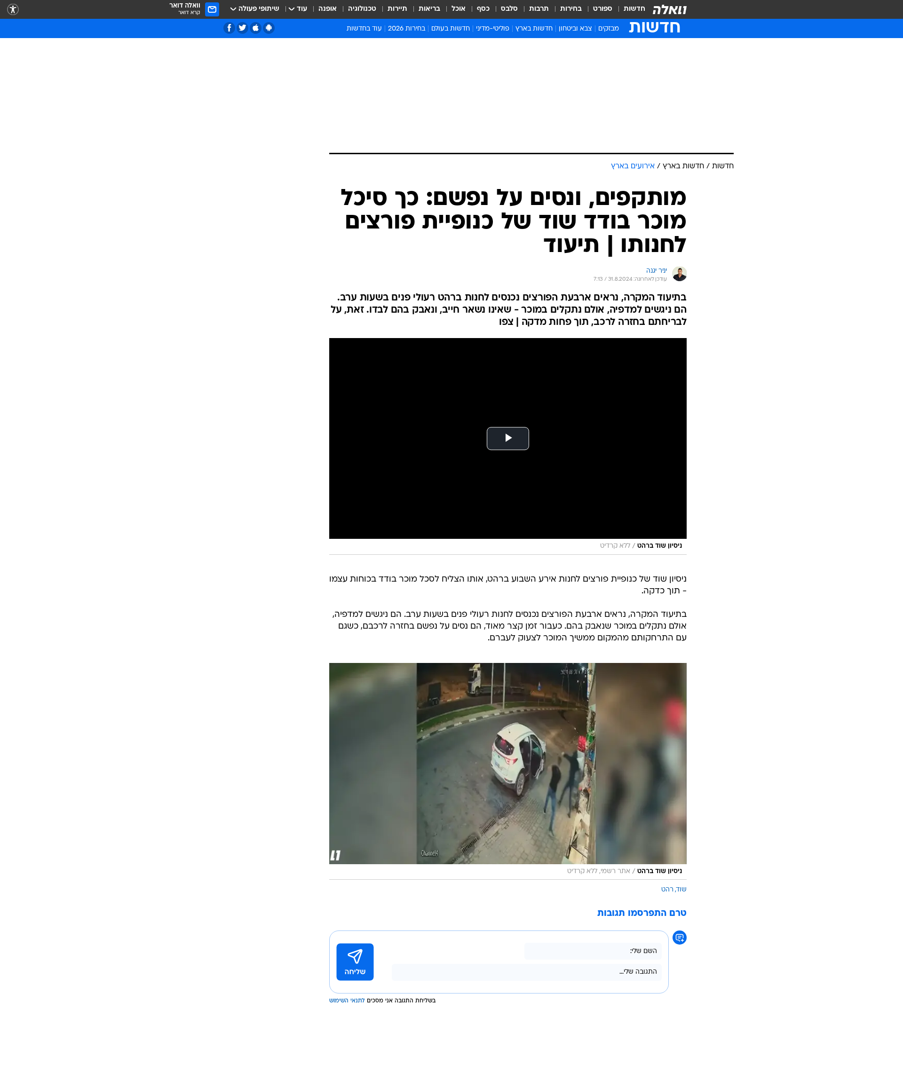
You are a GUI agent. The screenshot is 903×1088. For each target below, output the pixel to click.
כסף (483, 9)
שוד (681, 890)
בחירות (571, 9)
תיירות (397, 9)
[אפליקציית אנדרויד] (269, 28)
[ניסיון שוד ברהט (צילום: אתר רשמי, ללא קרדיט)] (508, 771)
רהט (667, 890)
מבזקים (608, 29)
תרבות (539, 9)
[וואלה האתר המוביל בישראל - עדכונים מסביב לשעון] (670, 9)
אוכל (459, 9)
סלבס (509, 9)
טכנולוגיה (362, 9)
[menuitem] (628, 9)
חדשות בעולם (450, 29)
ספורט (602, 9)
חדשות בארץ (534, 29)
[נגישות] (13, 10)
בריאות (429, 9)
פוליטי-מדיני (492, 29)
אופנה (327, 9)
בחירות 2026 (406, 29)
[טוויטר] (242, 28)
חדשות (634, 9)
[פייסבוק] (229, 28)
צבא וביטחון (575, 29)
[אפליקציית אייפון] (255, 28)
